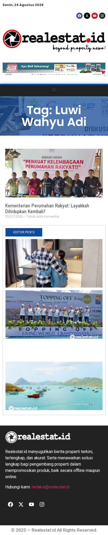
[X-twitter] (87, 16)
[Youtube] (94, 16)
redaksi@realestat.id (50, 486)
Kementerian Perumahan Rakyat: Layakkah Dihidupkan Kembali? (47, 208)
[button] (54, 89)
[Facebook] (79, 16)
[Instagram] (102, 16)
